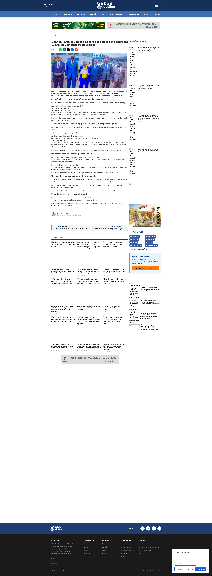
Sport (85, 550)
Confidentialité (125, 553)
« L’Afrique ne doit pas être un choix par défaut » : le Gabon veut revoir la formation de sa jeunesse (114, 271)
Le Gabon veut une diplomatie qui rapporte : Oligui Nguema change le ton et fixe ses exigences (88, 271)
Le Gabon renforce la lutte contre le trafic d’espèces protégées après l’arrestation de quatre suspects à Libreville (149, 117)
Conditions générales (127, 550)
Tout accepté (201, 569)
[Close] (207, 551)
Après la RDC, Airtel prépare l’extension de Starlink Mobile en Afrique (113, 308)
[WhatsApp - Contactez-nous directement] (142, 528)
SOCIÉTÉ (93, 14)
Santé (104, 550)
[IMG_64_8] (145, 227)
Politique (86, 544)
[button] (60, 49)
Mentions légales (126, 547)
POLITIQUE (55, 14)
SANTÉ (103, 14)
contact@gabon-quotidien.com (151, 547)
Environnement (107, 544)
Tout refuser (191, 569)
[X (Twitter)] (154, 528)
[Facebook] (148, 528)
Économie (87, 547)
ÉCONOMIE (68, 14)
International (88, 553)
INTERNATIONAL (133, 14)
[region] (190, 561)
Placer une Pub (146, 551)
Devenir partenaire (147, 554)
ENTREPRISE (81, 14)
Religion (104, 553)
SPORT (146, 14)
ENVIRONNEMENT (116, 14)
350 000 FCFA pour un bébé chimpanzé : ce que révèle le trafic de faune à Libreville (62, 271)
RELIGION (156, 14)
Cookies (123, 556)
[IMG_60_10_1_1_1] (145, 184)
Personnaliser (179, 569)
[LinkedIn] (159, 528)
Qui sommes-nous (126, 544)
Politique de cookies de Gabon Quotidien (185, 565)
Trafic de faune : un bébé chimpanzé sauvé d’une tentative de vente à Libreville (88, 308)
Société (59, 36)
